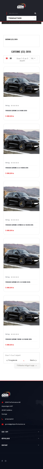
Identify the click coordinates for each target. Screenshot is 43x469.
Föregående (11, 360)
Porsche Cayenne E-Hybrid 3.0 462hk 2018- (20, 225)
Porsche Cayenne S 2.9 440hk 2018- (17, 168)
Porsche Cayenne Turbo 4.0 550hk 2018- (19, 339)
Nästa (33, 360)
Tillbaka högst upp (27, 365)
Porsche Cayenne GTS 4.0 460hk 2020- (18, 282)
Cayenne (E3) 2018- (11, 39)
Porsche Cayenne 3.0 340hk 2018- (16, 110)
